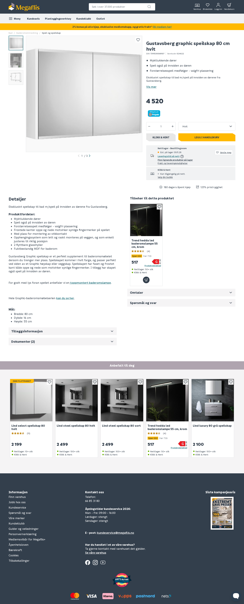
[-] (149, 126)
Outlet (100, 18)
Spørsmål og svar (20, 513)
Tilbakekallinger (19, 560)
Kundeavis (33, 18)
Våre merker (17, 518)
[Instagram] (95, 562)
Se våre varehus (95, 552)
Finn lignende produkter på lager (175, 159)
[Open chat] (236, 596)
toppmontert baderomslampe (90, 282)
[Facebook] (87, 562)
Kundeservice (17, 507)
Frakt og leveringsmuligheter (173, 163)
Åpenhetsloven (19, 544)
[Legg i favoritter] (138, 40)
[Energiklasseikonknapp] (156, 261)
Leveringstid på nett (169, 156)
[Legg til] (146, 280)
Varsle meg (225, 152)
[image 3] (16, 77)
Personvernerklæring (23, 534)
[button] (149, 6)
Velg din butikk (165, 177)
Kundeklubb (83, 18)
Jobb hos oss (17, 502)
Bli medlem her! (162, 26)
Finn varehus (17, 497)
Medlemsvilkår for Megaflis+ (27, 539)
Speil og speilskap (51, 32)
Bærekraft (15, 550)
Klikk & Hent (161, 137)
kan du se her (65, 298)
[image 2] (16, 60)
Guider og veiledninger (24, 528)
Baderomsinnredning (27, 32)
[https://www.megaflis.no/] (24, 7)
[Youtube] (102, 562)
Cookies (14, 555)
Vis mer (151, 86)
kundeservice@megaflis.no (115, 532)
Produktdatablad (153, 265)
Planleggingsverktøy (58, 18)
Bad (10, 32)
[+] (172, 126)
